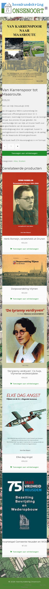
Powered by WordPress (13, 585)
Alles (16, 161)
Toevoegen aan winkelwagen (24, 153)
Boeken (22, 161)
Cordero (35, 585)
